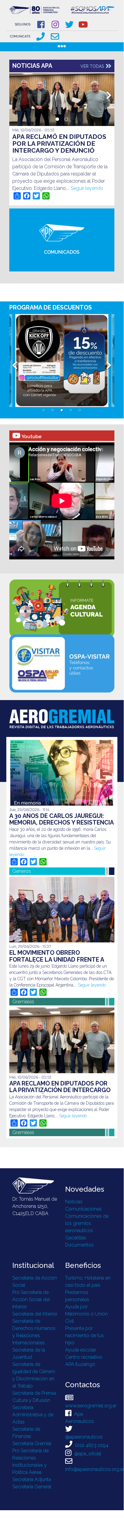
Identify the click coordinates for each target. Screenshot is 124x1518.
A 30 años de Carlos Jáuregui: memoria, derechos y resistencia (61, 819)
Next (109, 94)
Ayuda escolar (80, 1350)
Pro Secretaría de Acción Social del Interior (31, 1299)
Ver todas (92, 66)
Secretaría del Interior (34, 1314)
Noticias (74, 1202)
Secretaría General (31, 1487)
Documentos (79, 1245)
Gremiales (23, 1002)
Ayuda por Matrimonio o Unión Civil (86, 1314)
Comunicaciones (83, 1209)
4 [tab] (71, 410)
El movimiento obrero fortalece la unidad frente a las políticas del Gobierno (56, 959)
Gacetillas (75, 1238)
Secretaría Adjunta (31, 1479)
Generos (21, 871)
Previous (15, 94)
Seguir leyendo (87, 188)
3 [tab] (62, 410)
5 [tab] (80, 410)
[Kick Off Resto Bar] (61, 360)
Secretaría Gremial (31, 1443)
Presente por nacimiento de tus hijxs (84, 1335)
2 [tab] (66, 119)
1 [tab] (57, 119)
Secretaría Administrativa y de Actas (32, 1415)
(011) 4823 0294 (91, 1445)
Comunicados (62, 252)
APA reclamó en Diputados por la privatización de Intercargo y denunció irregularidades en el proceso (59, 150)
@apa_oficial (87, 1454)
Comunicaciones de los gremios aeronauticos (87, 1223)
